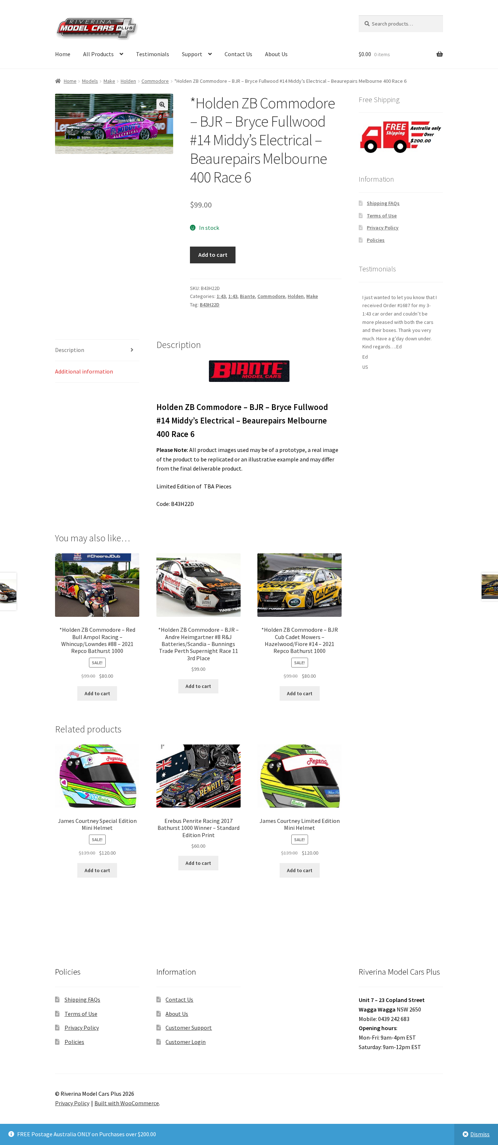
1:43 (221, 296)
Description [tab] (69, 349)
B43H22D (209, 304)
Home (62, 54)
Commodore (155, 81)
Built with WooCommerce (126, 1103)
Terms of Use (382, 215)
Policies (376, 240)
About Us (276, 54)
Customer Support (189, 1027)
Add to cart (212, 254)
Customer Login (186, 1041)
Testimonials (152, 54)
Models (90, 81)
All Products (98, 54)
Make (109, 81)
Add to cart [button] (97, 693)
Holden (128, 81)
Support (192, 54)
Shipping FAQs (383, 203)
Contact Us (238, 54)
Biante (247, 296)
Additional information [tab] (84, 371)
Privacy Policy (382, 227)
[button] (162, 105)
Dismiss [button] (480, 1134)
